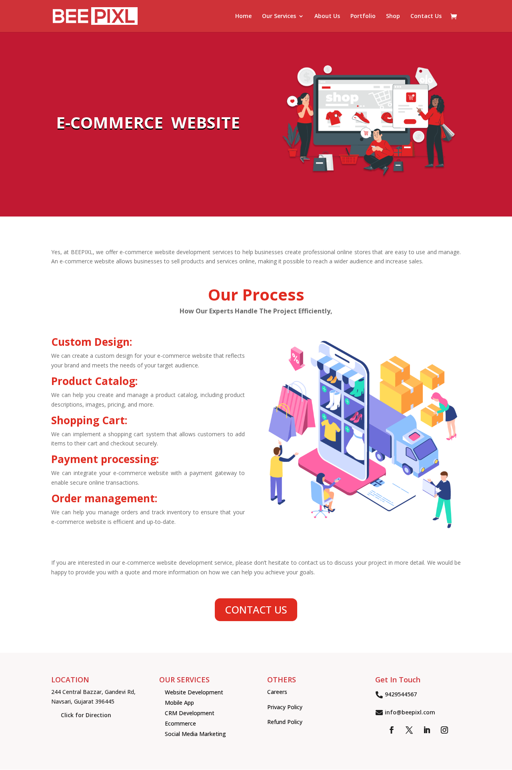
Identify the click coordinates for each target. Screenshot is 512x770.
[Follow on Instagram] (444, 730)
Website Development (194, 692)
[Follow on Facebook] (391, 730)
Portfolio (363, 16)
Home (243, 16)
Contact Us (426, 16)
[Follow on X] (409, 730)
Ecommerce (180, 723)
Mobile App (179, 702)
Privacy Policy (284, 707)
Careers (277, 692)
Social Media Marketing (195, 734)
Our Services (279, 16)
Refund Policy (284, 722)
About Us (327, 16)
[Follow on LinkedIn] (427, 730)
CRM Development (189, 713)
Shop (393, 16)
